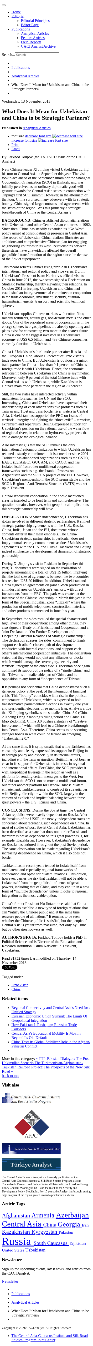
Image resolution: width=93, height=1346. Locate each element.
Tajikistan (77, 1243)
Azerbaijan (72, 1215)
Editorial (17, 16)
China (16, 989)
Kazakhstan (16, 1231)
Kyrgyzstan (45, 1232)
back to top (10, 1076)
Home (16, 12)
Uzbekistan (19, 985)
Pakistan (66, 1232)
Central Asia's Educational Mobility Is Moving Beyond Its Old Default (46, 1035)
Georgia (70, 1224)
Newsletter (10, 1281)
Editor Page (30, 25)
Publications (20, 29)
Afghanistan (16, 1215)
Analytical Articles (35, 33)
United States (13, 1250)
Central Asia (22, 1223)
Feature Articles (33, 38)
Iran (85, 1225)
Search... (8, 55)
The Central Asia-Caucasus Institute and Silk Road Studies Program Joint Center (49, 1338)
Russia (18, 1241)
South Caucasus (51, 1243)
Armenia (43, 1215)
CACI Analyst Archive (38, 46)
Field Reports (31, 42)
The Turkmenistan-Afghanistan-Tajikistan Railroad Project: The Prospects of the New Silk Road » (46, 1067)
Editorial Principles (35, 21)
